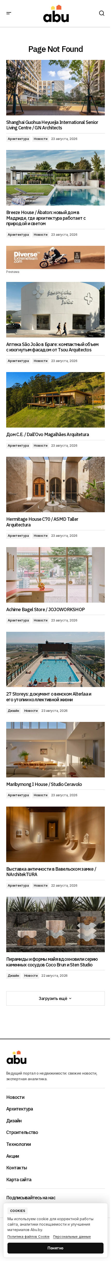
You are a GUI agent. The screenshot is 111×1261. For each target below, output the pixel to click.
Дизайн (13, 711)
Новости (40, 139)
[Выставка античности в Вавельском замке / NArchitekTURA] (55, 834)
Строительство (22, 1132)
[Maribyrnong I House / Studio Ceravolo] (55, 749)
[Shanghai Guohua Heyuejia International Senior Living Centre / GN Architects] (55, 87)
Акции (12, 1156)
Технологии (18, 1144)
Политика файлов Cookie (28, 1236)
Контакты (16, 1168)
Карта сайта (18, 1180)
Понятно (55, 1248)
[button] (9, 13)
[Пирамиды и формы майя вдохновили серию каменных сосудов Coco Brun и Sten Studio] (55, 924)
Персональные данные (72, 1236)
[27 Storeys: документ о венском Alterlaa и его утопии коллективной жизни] (55, 659)
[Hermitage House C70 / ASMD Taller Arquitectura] (55, 484)
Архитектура (18, 139)
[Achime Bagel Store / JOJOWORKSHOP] (55, 575)
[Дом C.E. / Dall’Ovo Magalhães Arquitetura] (55, 400)
